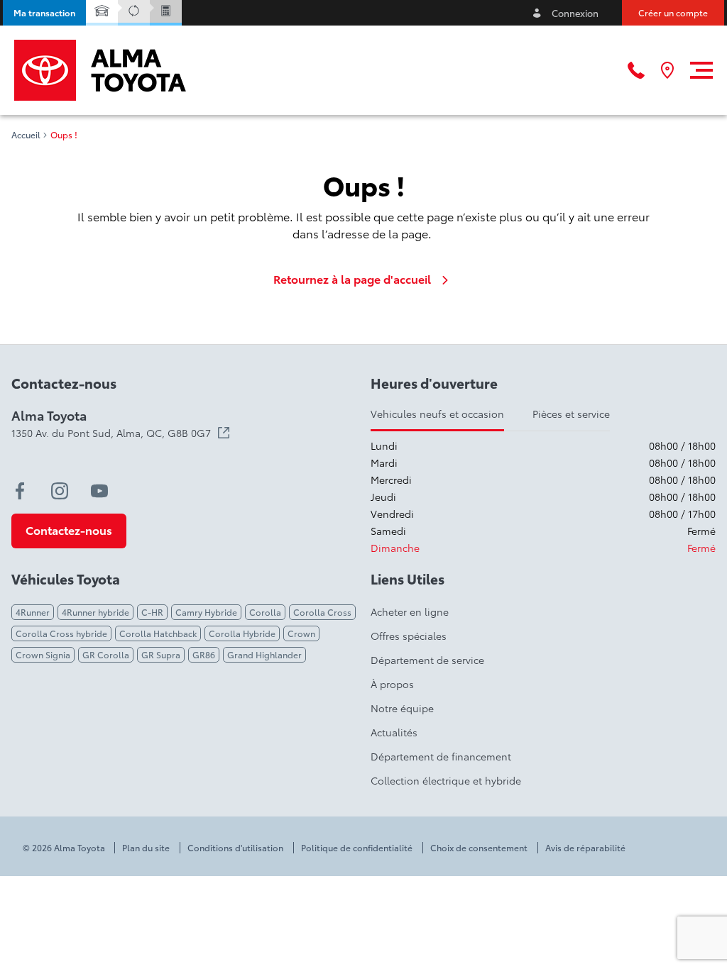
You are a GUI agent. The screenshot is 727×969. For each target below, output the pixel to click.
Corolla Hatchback (158, 633)
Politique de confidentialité (356, 847)
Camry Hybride (206, 612)
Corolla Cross (322, 612)
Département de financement (441, 756)
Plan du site (146, 847)
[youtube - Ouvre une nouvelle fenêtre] (99, 490)
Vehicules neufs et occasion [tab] (437, 413)
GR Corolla (105, 654)
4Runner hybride (95, 612)
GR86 (203, 654)
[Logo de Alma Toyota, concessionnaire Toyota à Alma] (100, 70)
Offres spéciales (409, 636)
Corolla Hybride (242, 633)
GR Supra (160, 654)
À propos (392, 684)
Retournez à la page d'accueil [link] (352, 279)
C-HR (152, 612)
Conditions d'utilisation (235, 847)
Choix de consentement (479, 847)
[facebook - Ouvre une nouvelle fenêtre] (19, 490)
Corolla (265, 612)
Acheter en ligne (410, 611)
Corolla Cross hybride (61, 633)
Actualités (394, 732)
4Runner (33, 612)
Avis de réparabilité (585, 847)
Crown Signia (43, 654)
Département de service (427, 660)
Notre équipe (402, 708)
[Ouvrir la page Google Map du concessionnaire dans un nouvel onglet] (667, 70)
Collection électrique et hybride (446, 780)
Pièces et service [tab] (571, 413)
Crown (301, 633)
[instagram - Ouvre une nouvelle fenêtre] (59, 490)
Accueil (25, 134)
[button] (44, 13)
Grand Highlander (264, 654)
